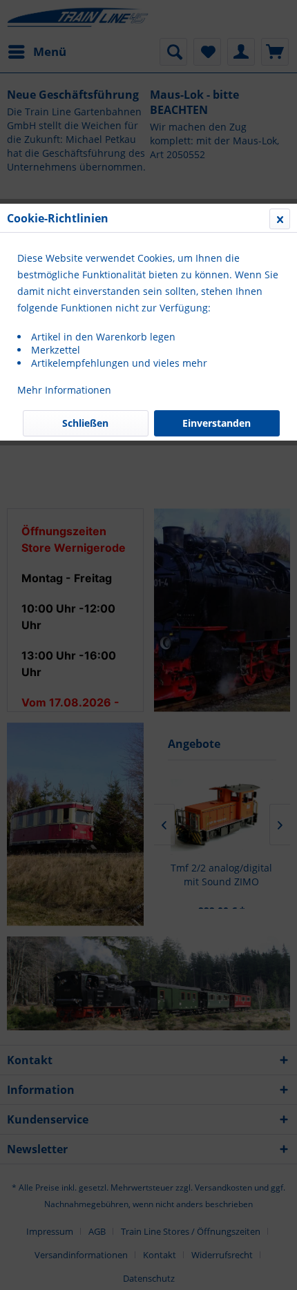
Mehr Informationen (64, 389)
